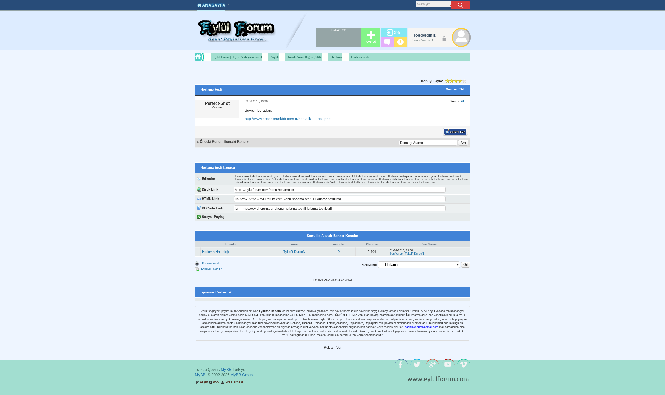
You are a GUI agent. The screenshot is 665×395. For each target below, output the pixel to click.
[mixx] (279, 217)
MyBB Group (241, 375)
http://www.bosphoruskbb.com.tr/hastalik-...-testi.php (288, 118)
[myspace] (301, 217)
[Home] (204, 57)
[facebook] (257, 217)
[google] (252, 217)
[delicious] (290, 217)
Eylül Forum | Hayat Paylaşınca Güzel (238, 57)
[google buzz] (312, 217)
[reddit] (295, 217)
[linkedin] (317, 217)
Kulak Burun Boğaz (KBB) (305, 57)
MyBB (226, 369)
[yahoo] (273, 217)
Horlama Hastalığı (215, 252)
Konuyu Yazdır (211, 263)
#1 (462, 101)
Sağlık (275, 57)
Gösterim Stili (455, 89)
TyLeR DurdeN (294, 252)
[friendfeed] (306, 217)
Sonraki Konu (235, 142)
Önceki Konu (210, 142)
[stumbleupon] (284, 217)
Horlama (336, 57)
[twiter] (268, 217)
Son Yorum (396, 253)
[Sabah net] (246, 217)
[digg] (263, 217)
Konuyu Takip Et (211, 268)
